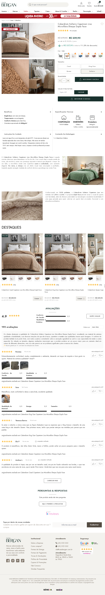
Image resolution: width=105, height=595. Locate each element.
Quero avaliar (95, 316)
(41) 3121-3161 (63, 543)
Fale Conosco (36, 566)
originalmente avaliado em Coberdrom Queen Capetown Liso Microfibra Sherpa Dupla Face (33, 381)
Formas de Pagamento (39, 553)
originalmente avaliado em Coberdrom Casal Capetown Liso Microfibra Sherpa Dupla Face (33, 472)
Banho (75, 11)
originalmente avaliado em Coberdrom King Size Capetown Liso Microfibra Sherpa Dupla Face (34, 414)
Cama (47, 11)
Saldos (26, 11)
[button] (52, 76)
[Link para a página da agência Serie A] (48, 590)
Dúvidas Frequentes (38, 569)
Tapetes (37, 11)
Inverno (4, 11)
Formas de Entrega (37, 549)
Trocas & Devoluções (38, 556)
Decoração (87, 11)
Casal (69, 66)
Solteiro (92, 71)
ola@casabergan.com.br (64, 549)
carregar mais (52, 481)
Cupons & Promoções (38, 562)
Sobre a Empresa (37, 543)
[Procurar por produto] (30, 5)
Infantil (99, 11)
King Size (92, 66)
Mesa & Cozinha (61, 11)
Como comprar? (36, 546)
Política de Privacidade (39, 559)
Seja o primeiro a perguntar (52, 504)
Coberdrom (18, 20)
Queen (69, 71)
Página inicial (5, 20)
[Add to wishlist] (102, 24)
